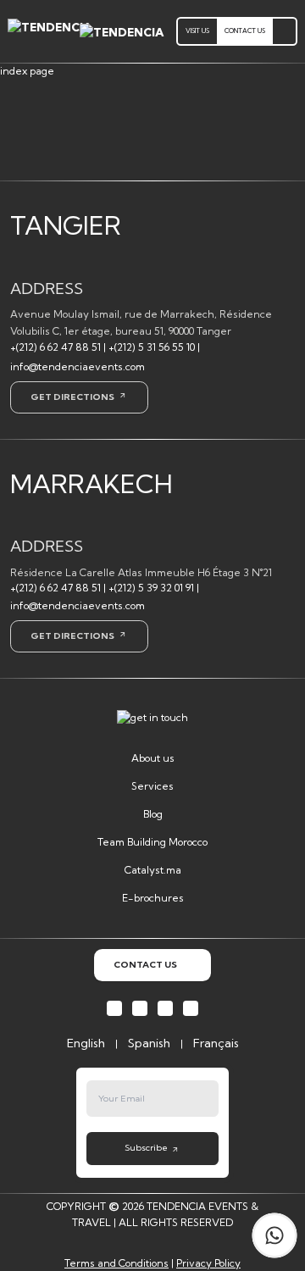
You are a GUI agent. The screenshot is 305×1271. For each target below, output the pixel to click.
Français (216, 1043)
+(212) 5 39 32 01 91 (151, 587)
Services (152, 786)
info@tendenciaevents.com (77, 366)
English (86, 1043)
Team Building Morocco (152, 841)
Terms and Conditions (116, 1263)
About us (153, 758)
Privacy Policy (208, 1263)
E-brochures (153, 897)
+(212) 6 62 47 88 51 (55, 347)
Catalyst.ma (153, 869)
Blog (153, 814)
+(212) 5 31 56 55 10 (151, 347)
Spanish (149, 1043)
